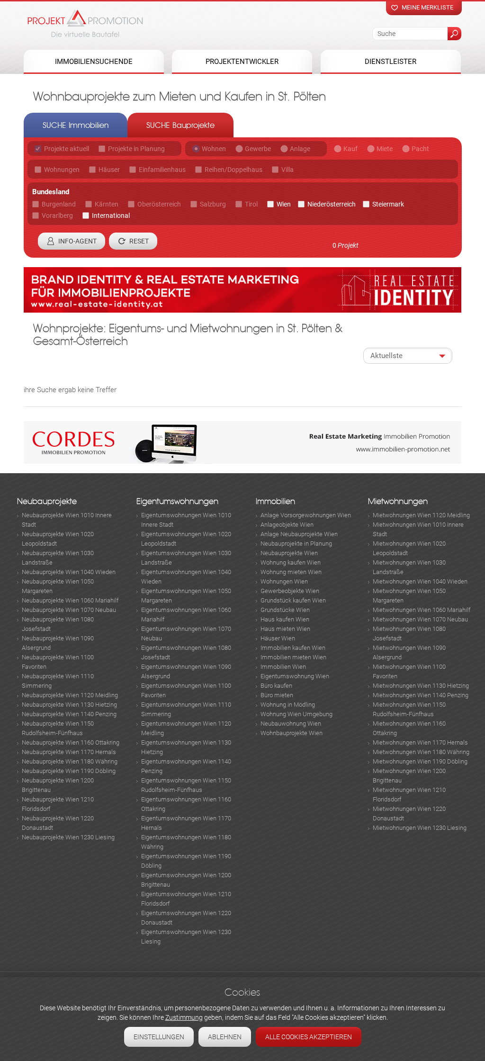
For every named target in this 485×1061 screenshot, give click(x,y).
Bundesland (50, 192)
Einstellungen (159, 1037)
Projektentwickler (242, 61)
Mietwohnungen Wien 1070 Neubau (420, 619)
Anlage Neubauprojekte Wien (299, 534)
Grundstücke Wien (285, 609)
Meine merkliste (427, 7)
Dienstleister (390, 61)
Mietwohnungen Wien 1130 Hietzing (421, 685)
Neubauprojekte (47, 501)
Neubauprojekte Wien (289, 553)
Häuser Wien (277, 638)
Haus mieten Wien (285, 628)
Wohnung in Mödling (287, 704)
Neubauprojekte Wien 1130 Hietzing (69, 704)
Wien (284, 204)
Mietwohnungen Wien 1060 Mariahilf (421, 609)
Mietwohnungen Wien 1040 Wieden (420, 581)
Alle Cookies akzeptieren (308, 1037)
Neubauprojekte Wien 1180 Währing (69, 761)
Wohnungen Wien (284, 581)
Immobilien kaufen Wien (292, 647)
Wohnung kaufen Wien (290, 562)
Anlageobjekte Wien (287, 524)
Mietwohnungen (398, 501)
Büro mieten (276, 695)
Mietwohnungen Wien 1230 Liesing (420, 827)
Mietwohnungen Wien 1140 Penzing (420, 695)
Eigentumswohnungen (177, 501)
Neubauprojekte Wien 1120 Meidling (70, 695)
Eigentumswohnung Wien (294, 676)
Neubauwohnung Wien (290, 723)
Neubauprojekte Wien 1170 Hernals (69, 751)
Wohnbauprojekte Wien (291, 733)
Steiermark (388, 204)
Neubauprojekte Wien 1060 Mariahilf (70, 600)
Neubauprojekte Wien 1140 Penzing (69, 714)
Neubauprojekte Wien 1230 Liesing (68, 837)
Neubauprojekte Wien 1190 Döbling (69, 770)
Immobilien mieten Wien (293, 657)
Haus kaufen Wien (284, 619)
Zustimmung (184, 1017)
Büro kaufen (276, 685)
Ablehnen (225, 1037)
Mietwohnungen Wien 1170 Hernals (420, 742)
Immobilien (275, 501)
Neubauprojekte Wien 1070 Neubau (69, 609)
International (111, 215)
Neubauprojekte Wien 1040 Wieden (69, 571)
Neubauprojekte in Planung (296, 543)
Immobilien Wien (283, 666)
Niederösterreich (331, 204)
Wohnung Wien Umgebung (296, 714)
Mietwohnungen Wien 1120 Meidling (421, 515)
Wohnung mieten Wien (291, 571)
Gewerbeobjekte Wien (289, 590)
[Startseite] (85, 23)
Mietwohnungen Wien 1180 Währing (421, 751)
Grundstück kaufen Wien (293, 600)
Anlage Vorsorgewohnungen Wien (305, 515)
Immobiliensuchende (94, 61)
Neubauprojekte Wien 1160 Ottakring (70, 742)
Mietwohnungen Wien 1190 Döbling (420, 761)
